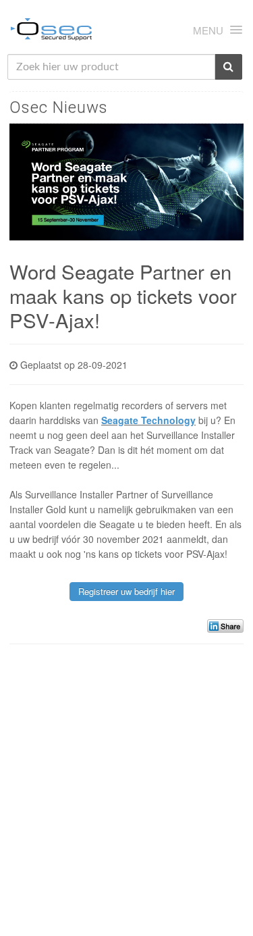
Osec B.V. (51, 31)
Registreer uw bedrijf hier (126, 591)
